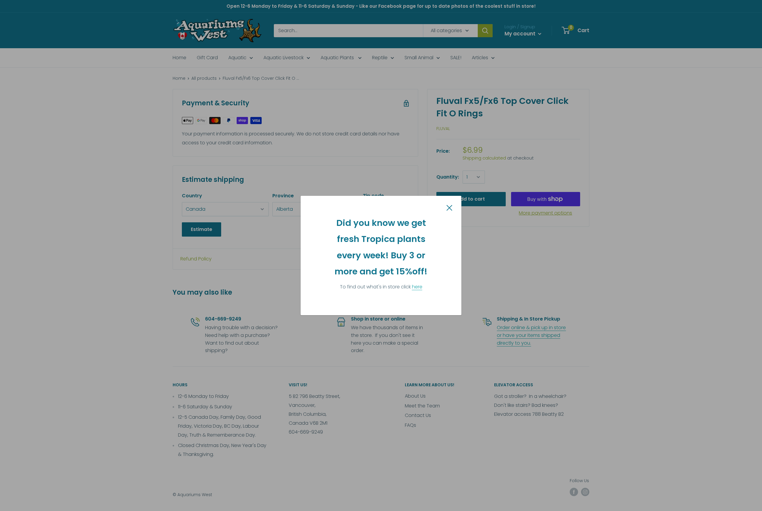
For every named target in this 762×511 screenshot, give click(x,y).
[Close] (449, 207)
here (417, 286)
